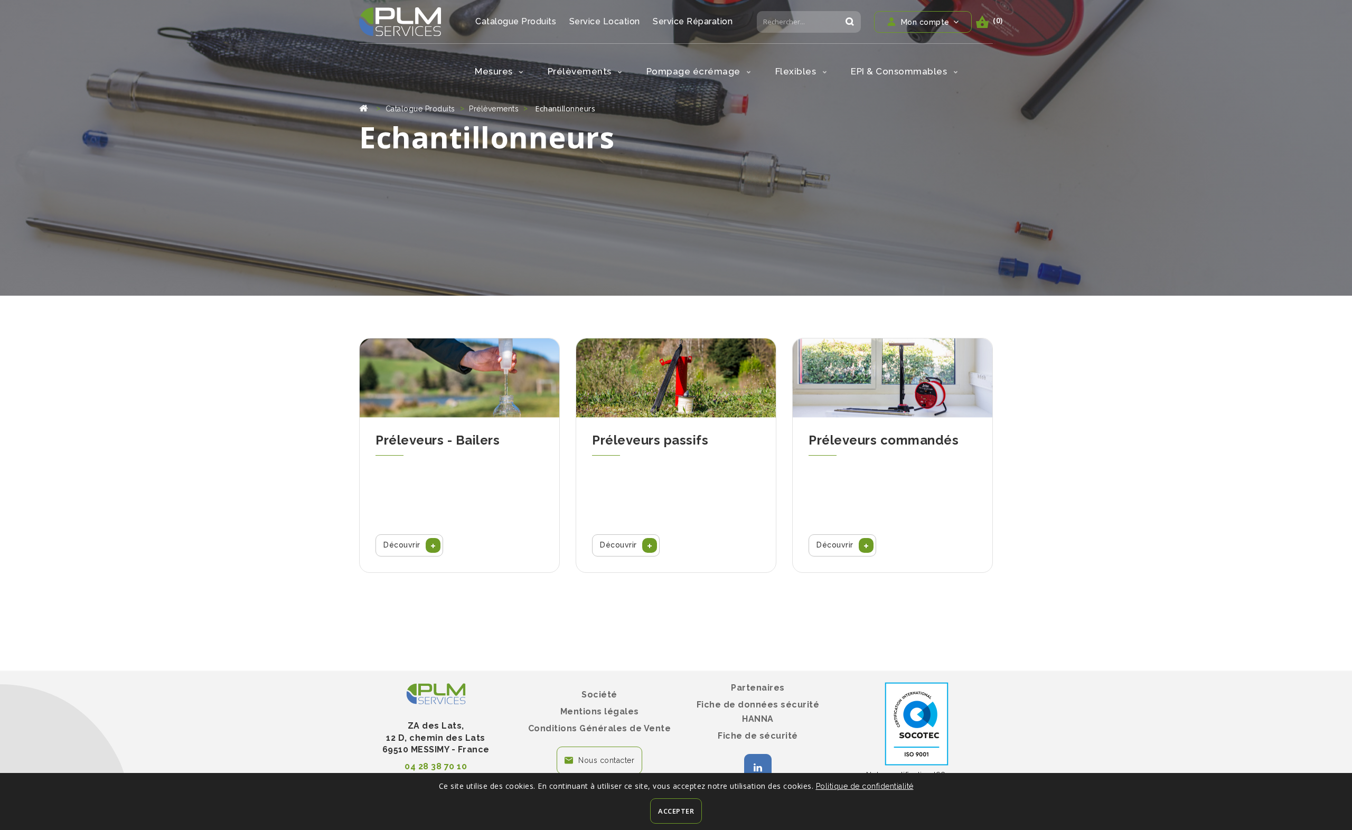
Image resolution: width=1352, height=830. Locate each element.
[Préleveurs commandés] (892, 378)
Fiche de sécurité (758, 736)
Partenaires (758, 688)
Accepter (676, 811)
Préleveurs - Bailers (437, 440)
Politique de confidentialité (865, 786)
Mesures (495, 71)
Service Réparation (693, 21)
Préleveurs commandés (884, 440)
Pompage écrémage (694, 71)
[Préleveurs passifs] (676, 378)
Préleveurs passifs (650, 440)
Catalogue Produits (515, 21)
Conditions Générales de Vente (599, 728)
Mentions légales (599, 711)
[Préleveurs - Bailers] (459, 378)
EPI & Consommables (900, 71)
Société (599, 695)
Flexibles (797, 71)
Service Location (604, 21)
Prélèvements (581, 71)
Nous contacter (606, 760)
